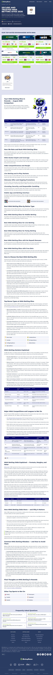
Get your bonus (10, 46)
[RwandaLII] (15, 671)
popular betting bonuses (14, 306)
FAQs (26, 648)
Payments (13, 642)
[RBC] (28, 671)
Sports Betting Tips (26, 642)
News (50, 1)
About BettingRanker (39, 640)
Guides (45, 1)
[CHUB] (21, 671)
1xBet (6, 127)
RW (2, 660)
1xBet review (26, 48)
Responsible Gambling (25, 644)
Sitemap (39, 648)
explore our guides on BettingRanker (14, 588)
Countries (13, 644)
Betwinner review (10, 48)
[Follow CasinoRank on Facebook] (37, 660)
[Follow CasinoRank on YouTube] (45, 660)
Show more (26, 66)
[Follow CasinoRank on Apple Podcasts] (50, 660)
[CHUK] (36, 671)
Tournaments (12, 646)
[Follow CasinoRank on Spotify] (47, 660)
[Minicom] (11, 671)
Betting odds (6, 467)
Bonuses (12, 640)
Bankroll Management (25, 646)
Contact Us (39, 646)
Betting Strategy (26, 640)
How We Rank (39, 644)
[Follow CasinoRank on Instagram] (40, 660)
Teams (13, 648)
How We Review (39, 642)
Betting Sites (31, 1)
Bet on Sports (39, 1)
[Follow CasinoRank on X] (42, 660)
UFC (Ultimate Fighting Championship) (14, 418)
